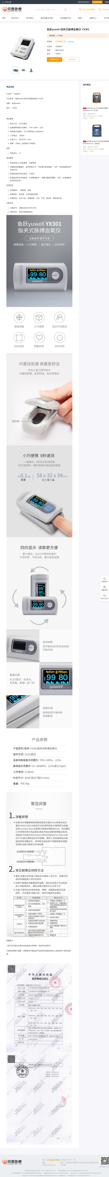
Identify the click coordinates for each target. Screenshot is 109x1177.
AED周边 (29, 18)
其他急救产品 (65, 18)
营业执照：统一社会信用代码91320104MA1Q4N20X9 (85, 1173)
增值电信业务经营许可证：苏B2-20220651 (56, 1173)
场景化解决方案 (47, 18)
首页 (4, 18)
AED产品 (14, 18)
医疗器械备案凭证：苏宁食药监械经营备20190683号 (26, 1173)
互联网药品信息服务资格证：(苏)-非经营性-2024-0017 (40, 1170)
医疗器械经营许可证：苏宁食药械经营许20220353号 (73, 1170)
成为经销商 (97, 2)
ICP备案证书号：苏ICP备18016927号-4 (79, 1175)
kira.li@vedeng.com (49, 1165)
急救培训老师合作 (84, 2)
